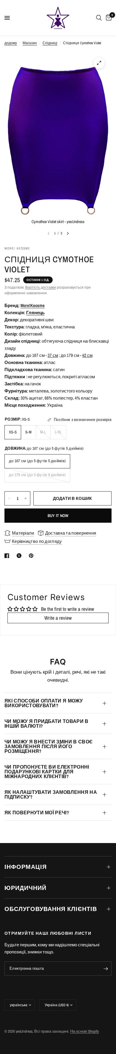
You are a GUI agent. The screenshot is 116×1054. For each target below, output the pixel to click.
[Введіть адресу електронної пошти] (106, 968)
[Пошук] (99, 18)
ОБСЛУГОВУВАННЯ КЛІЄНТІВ (50, 909)
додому (10, 43)
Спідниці (50, 43)
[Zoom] (99, 63)
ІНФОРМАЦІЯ (25, 867)
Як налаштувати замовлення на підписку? (50, 794)
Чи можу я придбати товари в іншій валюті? (46, 723)
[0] (108, 18)
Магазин (30, 43)
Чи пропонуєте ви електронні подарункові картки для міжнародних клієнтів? (46, 772)
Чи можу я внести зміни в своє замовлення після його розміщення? (48, 746)
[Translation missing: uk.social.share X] (20, 555)
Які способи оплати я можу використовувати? (43, 703)
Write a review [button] (58, 617)
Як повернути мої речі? (36, 812)
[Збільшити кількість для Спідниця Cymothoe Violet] (25, 498)
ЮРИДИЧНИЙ (25, 888)
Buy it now (58, 515)
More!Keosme (33, 305)
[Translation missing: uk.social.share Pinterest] (32, 555)
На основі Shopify (84, 1031)
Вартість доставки (40, 287)
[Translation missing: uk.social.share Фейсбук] (8, 555)
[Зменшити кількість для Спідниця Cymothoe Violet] (9, 498)
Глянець (35, 312)
